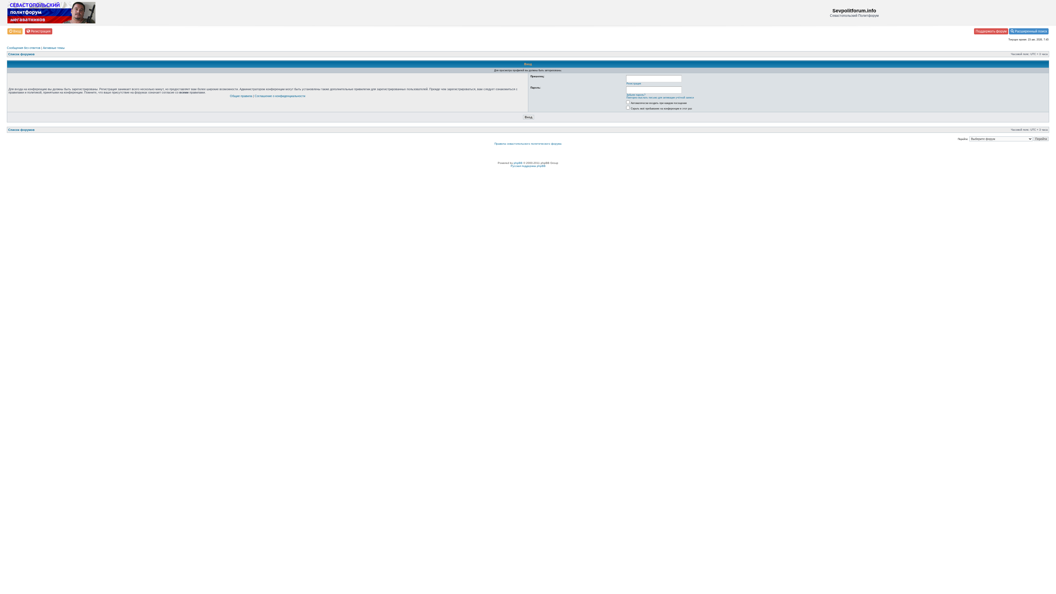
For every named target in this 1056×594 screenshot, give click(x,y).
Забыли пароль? (635, 95)
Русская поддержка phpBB (528, 165)
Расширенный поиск (1030, 31)
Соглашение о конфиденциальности (280, 96)
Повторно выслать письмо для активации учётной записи (660, 97)
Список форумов (21, 54)
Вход (16, 31)
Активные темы (54, 48)
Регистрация (40, 31)
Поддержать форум (991, 31)
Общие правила (241, 96)
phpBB (518, 162)
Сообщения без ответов (23, 48)
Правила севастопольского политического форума (528, 143)
